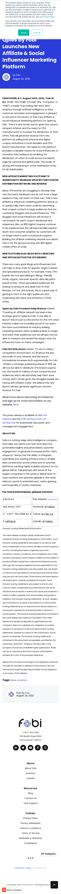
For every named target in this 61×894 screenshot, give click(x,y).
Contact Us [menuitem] (31, 798)
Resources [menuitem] (30, 788)
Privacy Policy (48, 16)
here (15, 404)
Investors (22, 680)
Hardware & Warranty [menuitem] (30, 838)
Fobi (18, 75)
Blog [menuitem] (30, 793)
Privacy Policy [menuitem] (30, 818)
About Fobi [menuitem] (30, 768)
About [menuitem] (30, 763)
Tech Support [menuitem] (30, 803)
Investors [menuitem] (30, 773)
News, (13, 680)
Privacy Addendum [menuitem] (31, 823)
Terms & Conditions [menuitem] (30, 828)
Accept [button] (24, 32)
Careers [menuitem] (30, 778)
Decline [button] (37, 32)
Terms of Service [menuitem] (31, 833)
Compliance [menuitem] (30, 843)
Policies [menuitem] (30, 813)
